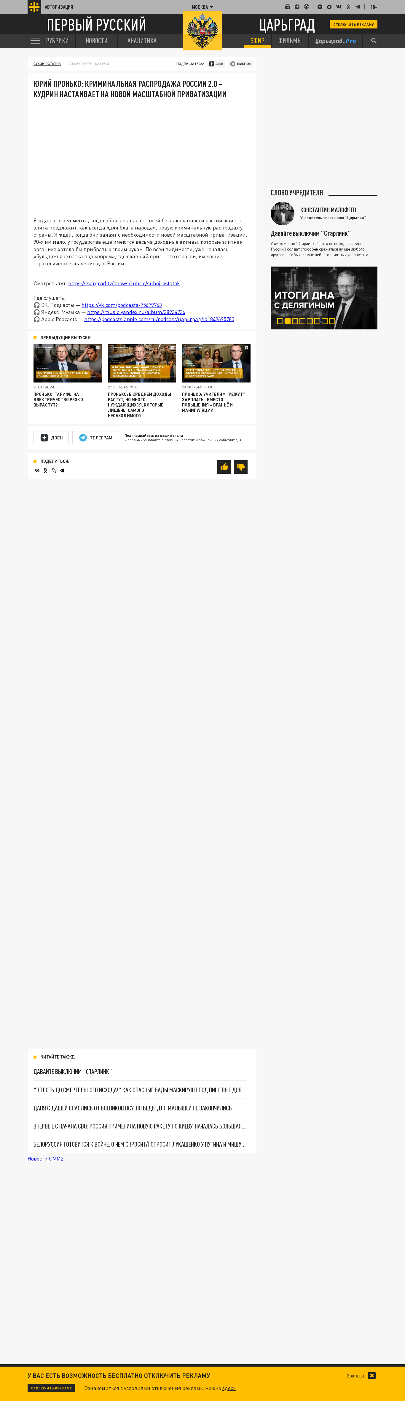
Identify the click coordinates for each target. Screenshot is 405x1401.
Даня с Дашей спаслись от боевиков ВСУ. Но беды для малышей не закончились (133, 1108)
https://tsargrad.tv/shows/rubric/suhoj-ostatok (124, 283)
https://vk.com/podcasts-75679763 (122, 305)
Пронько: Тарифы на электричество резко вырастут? (58, 399)
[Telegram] (62, 470)
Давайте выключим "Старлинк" (73, 1071)
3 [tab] (296, 322)
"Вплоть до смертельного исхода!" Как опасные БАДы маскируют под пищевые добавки (140, 1090)
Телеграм (101, 437)
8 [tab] (333, 322)
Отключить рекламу (353, 24)
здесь (229, 1388)
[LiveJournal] (53, 470)
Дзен (57, 437)
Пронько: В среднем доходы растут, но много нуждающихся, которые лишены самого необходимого (139, 405)
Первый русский (96, 24)
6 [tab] (318, 322)
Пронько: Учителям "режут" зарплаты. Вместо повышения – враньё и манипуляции (213, 402)
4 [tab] (303, 322)
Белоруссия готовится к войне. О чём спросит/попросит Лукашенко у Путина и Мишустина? (140, 1144)
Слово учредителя (297, 193)
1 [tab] (281, 322)
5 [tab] (311, 322)
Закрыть (356, 1375)
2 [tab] (289, 322)
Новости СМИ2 (45, 1158)
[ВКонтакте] (37, 470)
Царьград (287, 24)
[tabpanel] (324, 298)
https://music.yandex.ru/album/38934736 (136, 312)
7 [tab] (326, 322)
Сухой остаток (47, 63)
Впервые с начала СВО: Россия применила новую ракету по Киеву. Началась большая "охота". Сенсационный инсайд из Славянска (140, 1126)
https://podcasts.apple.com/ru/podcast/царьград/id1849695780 (159, 319)
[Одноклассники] (45, 470)
